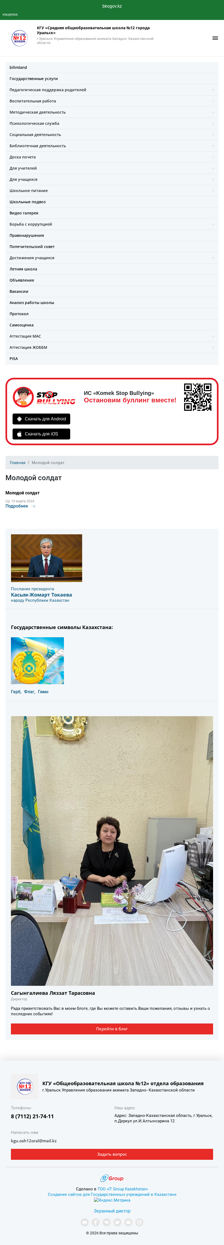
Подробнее (16, 506)
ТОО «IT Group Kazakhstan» (123, 1189)
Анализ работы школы (32, 302)
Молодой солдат (22, 492)
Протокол (19, 313)
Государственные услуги (34, 78)
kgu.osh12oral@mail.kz (34, 1140)
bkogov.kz (112, 6)
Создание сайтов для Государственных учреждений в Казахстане (112, 1194)
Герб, (16, 691)
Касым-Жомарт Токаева (41, 594)
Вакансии (19, 291)
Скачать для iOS (41, 434)
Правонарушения (27, 235)
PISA (14, 358)
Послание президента (32, 588)
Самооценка (22, 325)
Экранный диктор (112, 1211)
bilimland (18, 67)
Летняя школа (23, 269)
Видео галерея (24, 213)
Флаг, (30, 691)
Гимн (43, 691)
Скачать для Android (45, 419)
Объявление (22, 280)
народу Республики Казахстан (40, 600)
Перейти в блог (112, 1028)
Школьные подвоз (28, 201)
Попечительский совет (32, 246)
